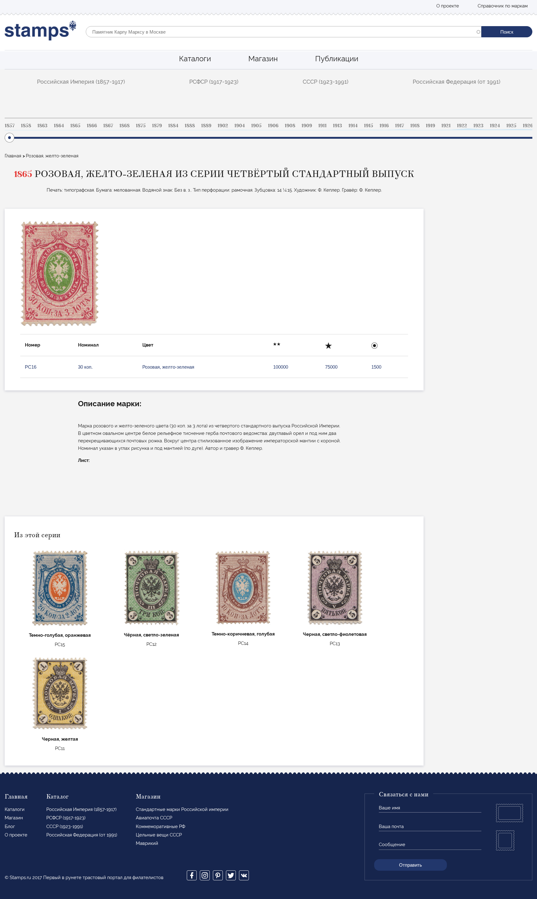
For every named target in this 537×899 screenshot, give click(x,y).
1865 (75, 125)
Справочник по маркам (503, 6)
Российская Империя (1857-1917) (81, 81)
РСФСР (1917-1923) (213, 81)
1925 (511, 125)
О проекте (447, 6)
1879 (157, 125)
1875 (141, 125)
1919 (430, 125)
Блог (10, 826)
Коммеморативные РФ (160, 826)
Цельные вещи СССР (159, 835)
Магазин (263, 58)
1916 (384, 125)
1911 (322, 125)
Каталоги (195, 58)
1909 (306, 125)
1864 (59, 125)
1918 (415, 125)
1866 (92, 125)
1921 (446, 125)
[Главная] (40, 32)
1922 (462, 125)
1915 (368, 125)
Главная (13, 156)
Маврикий (147, 843)
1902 (223, 125)
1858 (26, 125)
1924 (495, 125)
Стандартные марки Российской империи (182, 809)
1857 (10, 125)
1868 (124, 125)
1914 (353, 125)
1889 (206, 125)
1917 (399, 125)
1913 (337, 125)
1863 (42, 125)
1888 (190, 125)
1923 (478, 125)
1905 (256, 125)
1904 (239, 125)
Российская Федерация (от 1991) (456, 81)
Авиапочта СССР (154, 818)
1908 (290, 125)
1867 (108, 125)
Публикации (336, 58)
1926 (528, 125)
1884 (173, 125)
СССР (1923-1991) (325, 81)
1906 (273, 125)
